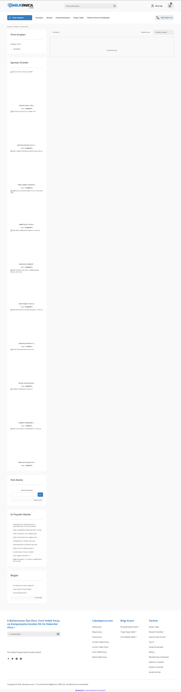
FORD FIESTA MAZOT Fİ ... (26, 343)
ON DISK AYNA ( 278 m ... (27, 105)
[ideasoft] (79, 690)
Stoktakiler (56, 32)
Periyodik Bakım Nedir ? (129, 627)
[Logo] (20, 5)
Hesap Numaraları (63, 18)
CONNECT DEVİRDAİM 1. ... (26, 423)
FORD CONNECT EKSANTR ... (27, 185)
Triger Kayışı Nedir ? (128, 632)
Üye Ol (151, 642)
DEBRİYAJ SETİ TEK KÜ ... (27, 224)
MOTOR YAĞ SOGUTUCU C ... (26, 145)
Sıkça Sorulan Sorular (157, 637)
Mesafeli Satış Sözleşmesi (159, 657)
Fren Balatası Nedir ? (128, 637)
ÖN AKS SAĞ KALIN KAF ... (27, 383)
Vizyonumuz (97, 637)
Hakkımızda (96, 627)
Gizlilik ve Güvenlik (156, 667)
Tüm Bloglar (38, 598)
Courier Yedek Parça (100, 647)
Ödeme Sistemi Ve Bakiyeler (98, 18)
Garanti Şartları (155, 672)
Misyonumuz (97, 632)
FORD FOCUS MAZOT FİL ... (26, 462)
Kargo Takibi (79, 18)
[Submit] (59, 634)
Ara (40, 495)
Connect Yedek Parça (100, 642)
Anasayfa (39, 18)
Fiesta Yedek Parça (99, 657)
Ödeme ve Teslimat (156, 662)
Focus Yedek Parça (99, 652)
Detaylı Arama (37, 500)
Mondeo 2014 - (25, 26)
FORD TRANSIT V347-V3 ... (27, 304)
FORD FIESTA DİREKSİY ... (27, 264)
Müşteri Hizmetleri (156, 632)
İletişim (49, 18)
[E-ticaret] (90, 690)
